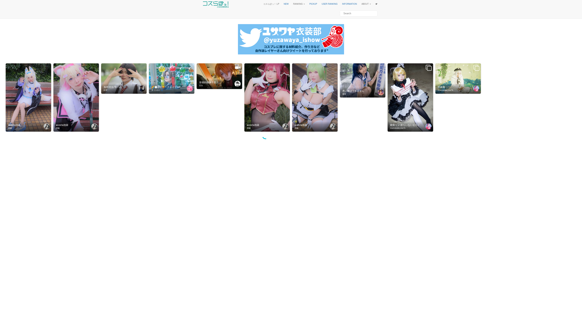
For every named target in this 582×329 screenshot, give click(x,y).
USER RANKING (330, 3)
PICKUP (313, 3)
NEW (286, 3)
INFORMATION (349, 3)
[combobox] (358, 13)
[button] (286, 4)
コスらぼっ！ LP (271, 3)
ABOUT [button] (365, 3)
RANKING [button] (298, 3)
